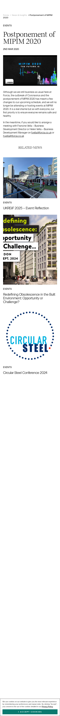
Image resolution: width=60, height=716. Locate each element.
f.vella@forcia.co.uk (41, 132)
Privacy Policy (47, 706)
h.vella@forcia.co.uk (13, 136)
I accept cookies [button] (30, 712)
